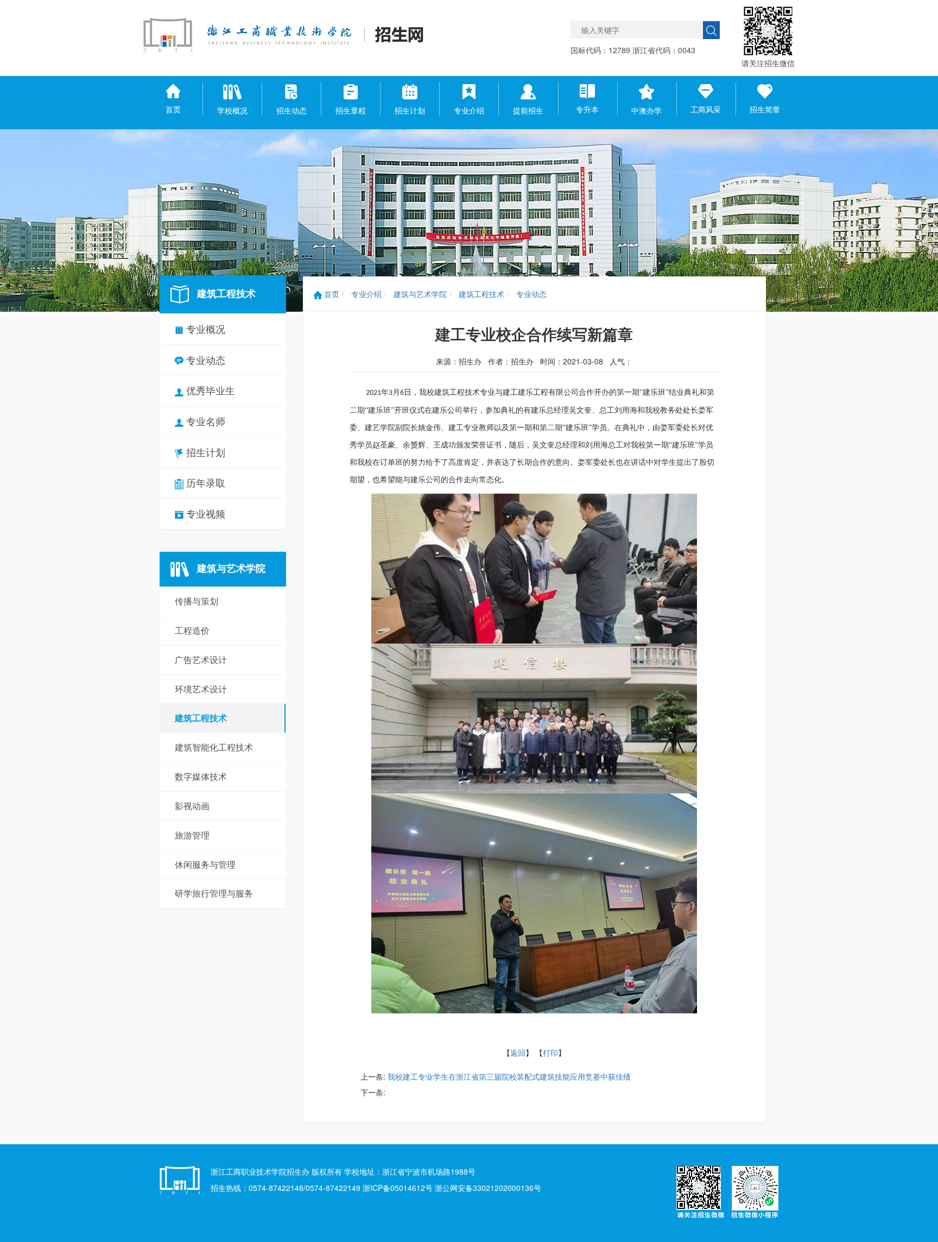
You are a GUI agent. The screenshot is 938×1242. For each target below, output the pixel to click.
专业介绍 (366, 293)
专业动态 (204, 359)
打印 (550, 1052)
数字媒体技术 (201, 776)
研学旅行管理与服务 (214, 893)
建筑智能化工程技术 (214, 747)
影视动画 (192, 805)
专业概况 (204, 328)
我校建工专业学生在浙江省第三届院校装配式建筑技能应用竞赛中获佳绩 (509, 1076)
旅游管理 (192, 835)
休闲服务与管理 (205, 864)
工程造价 (192, 630)
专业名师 (204, 421)
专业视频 (204, 513)
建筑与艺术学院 (420, 293)
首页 (330, 293)
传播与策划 (196, 601)
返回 (517, 1052)
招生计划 (204, 452)
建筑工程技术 (201, 717)
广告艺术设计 (201, 659)
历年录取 (204, 482)
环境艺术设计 (201, 689)
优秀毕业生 (209, 390)
